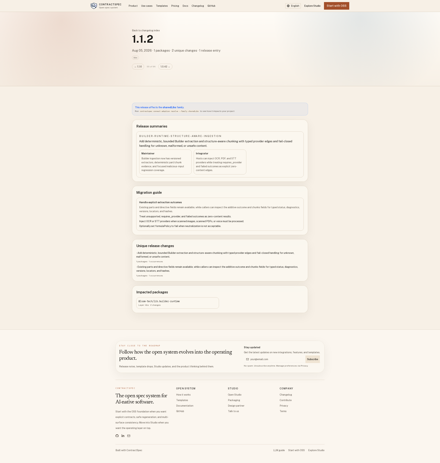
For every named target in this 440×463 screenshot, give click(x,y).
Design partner (236, 405)
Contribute (286, 400)
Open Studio (234, 394)
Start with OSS (296, 450)
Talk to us (233, 411)
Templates (162, 5)
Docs (185, 5)
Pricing (175, 5)
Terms (283, 411)
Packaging (234, 400)
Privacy (304, 366)
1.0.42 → (165, 66)
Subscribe (312, 359)
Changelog (198, 5)
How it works (183, 394)
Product (133, 5)
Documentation (184, 405)
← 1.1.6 (138, 66)
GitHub (211, 5)
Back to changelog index (146, 30)
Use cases (146, 5)
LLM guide (279, 450)
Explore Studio (312, 5)
